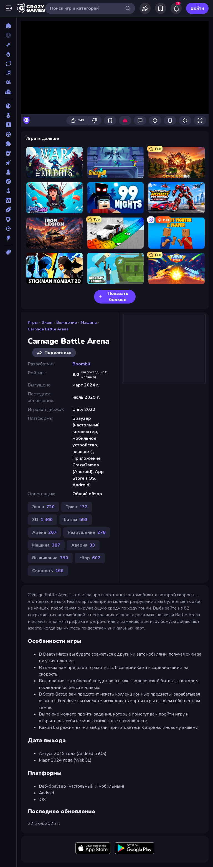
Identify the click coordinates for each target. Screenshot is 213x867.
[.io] (8, 106)
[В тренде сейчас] (8, 54)
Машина (89, 322)
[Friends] (145, 8)
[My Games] (160, 8)
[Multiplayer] (8, 82)
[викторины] (8, 125)
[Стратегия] (8, 219)
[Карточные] (8, 153)
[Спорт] (8, 209)
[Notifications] (176, 8)
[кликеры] (8, 162)
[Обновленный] (8, 63)
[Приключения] (8, 181)
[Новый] (8, 44)
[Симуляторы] (8, 191)
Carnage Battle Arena (48, 329)
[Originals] (8, 73)
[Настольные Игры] (8, 172)
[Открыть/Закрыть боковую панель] (9, 8)
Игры (33, 322)
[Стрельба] (8, 228)
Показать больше (118, 296)
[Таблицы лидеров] (8, 92)
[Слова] (8, 200)
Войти (197, 8)
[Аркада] (8, 115)
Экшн (47, 322)
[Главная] (8, 26)
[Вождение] (8, 134)
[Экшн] (8, 238)
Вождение (66, 322)
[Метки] (8, 252)
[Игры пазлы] (8, 143)
